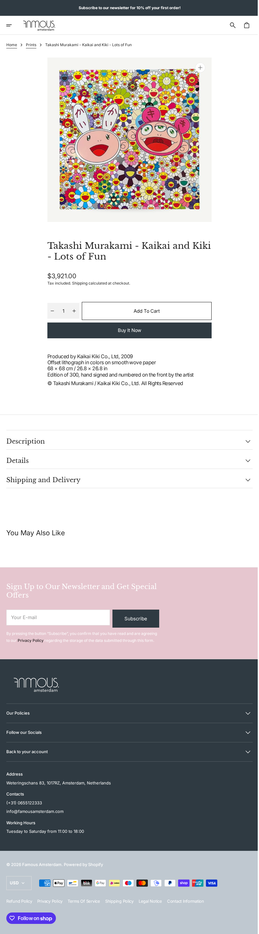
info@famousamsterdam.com (34, 811)
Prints (31, 44)
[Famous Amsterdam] (39, 25)
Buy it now (127, 330)
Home (11, 44)
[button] (13, 25)
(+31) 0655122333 (24, 802)
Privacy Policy (31, 640)
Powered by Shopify (83, 864)
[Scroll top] (247, 926)
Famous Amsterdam (42, 864)
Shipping (77, 283)
